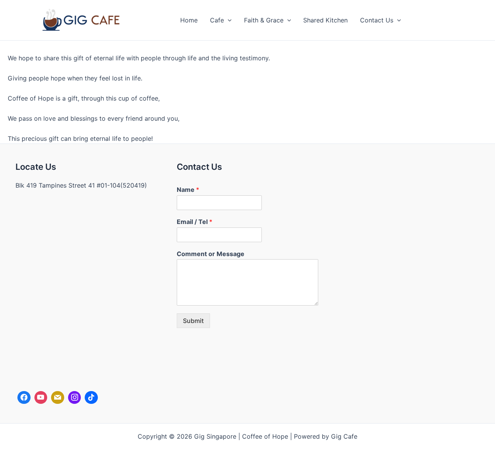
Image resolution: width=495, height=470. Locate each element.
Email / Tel (194, 222)
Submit (193, 321)
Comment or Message (210, 254)
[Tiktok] (91, 397)
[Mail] (57, 397)
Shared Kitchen (325, 20)
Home (189, 20)
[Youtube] (41, 397)
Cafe (217, 20)
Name (188, 189)
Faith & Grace (263, 20)
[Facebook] (23, 397)
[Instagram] (74, 397)
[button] (228, 20)
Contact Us (376, 20)
